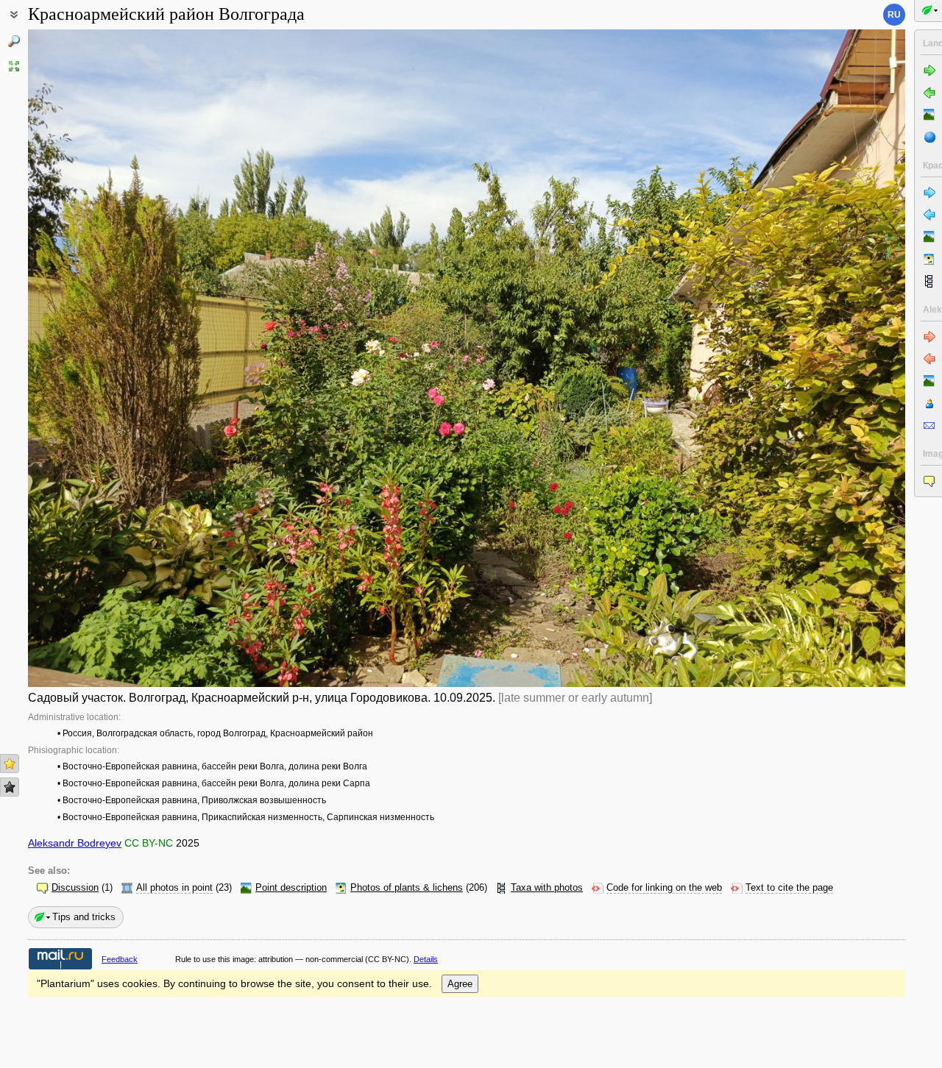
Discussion (75, 888)
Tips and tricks (84, 916)
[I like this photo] (9, 763)
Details (426, 959)
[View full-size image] (14, 66)
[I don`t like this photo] (9, 787)
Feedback (120, 959)
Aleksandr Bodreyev (74, 843)
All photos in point (174, 888)
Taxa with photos (547, 888)
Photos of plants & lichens (406, 888)
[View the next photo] (814, 358)
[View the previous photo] (119, 358)
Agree (459, 983)
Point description (291, 888)
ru (894, 15)
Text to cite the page (789, 888)
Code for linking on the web (664, 888)
